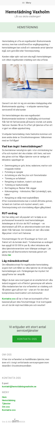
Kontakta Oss (27, 339)
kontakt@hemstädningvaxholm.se (19, 386)
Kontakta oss (9, 298)
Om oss (6, 407)
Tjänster (6, 403)
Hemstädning (8, 400)
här (9, 255)
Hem (4, 397)
